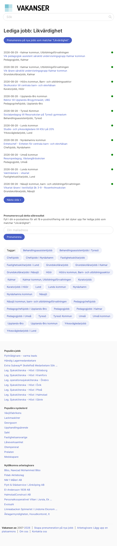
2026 (27, 527)
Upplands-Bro (16, 323)
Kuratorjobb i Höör (17, 286)
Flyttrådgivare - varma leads (20, 355)
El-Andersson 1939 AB (17, 489)
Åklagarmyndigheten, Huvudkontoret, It (27, 514)
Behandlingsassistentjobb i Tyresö (79, 250)
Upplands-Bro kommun (44, 323)
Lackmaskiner (12, 417)
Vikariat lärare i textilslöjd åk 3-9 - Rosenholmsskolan (35, 187)
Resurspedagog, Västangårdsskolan (24, 158)
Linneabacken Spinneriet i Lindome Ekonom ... (30, 509)
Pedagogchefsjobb (85, 301)
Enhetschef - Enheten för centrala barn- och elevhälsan (35, 143)
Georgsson (10, 422)
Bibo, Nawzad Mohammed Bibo (22, 470)
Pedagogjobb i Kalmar (89, 308)
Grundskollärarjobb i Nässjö (23, 272)
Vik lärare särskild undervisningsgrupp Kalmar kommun (35, 70)
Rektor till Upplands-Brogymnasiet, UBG (27, 99)
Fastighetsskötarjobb (72, 257)
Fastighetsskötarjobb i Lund (23, 264)
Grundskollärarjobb (57, 264)
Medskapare (11, 456)
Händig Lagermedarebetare (20, 360)
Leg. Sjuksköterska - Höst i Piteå (23, 389)
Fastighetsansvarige (15, 437)
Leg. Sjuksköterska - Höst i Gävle (23, 399)
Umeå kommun (101, 316)
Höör (49, 272)
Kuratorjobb (85, 279)
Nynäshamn (79, 286)
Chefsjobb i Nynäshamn (39, 257)
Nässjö (43, 294)
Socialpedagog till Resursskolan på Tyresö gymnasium (35, 114)
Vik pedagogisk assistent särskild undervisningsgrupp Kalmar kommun (44, 56)
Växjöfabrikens (12, 412)
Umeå (82, 316)
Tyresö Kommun (62, 316)
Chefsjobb (13, 257)
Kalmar (12, 279)
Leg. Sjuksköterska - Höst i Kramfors (25, 375)
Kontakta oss (39, 531)
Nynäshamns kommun (19, 294)
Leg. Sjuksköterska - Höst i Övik (22, 384)
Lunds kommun (57, 286)
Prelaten (9, 451)
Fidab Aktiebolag (14, 475)
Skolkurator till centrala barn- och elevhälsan (29, 85)
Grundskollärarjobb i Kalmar (91, 264)
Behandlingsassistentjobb (37, 250)
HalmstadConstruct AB (17, 494)
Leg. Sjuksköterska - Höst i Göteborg (25, 370)
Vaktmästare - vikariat (16, 172)
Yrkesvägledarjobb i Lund (21, 330)
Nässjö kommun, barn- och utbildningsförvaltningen (37, 301)
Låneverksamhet (13, 442)
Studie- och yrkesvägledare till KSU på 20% (29, 129)
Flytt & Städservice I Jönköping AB (24, 484)
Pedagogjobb (61, 308)
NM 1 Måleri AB (13, 479)
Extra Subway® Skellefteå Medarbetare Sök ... (30, 365)
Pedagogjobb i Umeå (19, 316)
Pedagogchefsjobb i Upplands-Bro (27, 308)
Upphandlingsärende (16, 427)
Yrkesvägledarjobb (75, 323)
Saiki (7, 432)
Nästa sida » (14, 199)
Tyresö (42, 316)
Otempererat (11, 447)
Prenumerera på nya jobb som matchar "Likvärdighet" (38, 40)
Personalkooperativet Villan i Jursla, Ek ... (28, 499)
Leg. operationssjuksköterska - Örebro (26, 380)
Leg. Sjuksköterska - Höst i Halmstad (25, 394)
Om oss (24, 531)
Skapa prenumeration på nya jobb (53, 527)
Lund (38, 286)
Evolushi (9, 504)
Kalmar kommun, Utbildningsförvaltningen (47, 279)
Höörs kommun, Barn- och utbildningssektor (84, 272)
